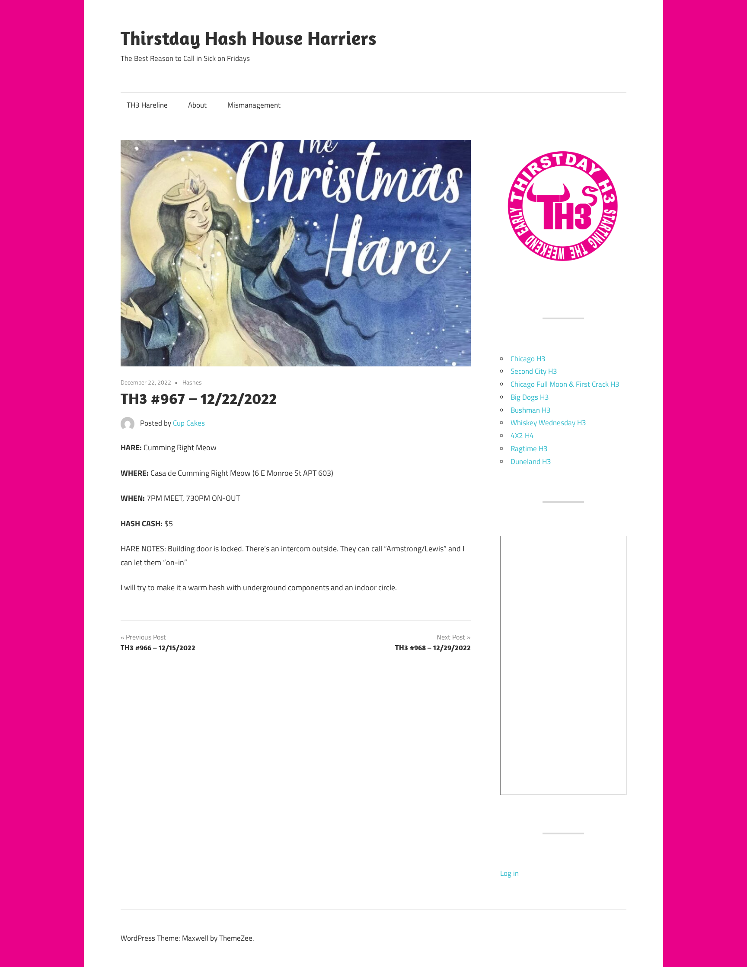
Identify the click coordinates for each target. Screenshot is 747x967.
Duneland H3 (531, 461)
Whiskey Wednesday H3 (548, 422)
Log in (509, 873)
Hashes (192, 382)
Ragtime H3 (529, 448)
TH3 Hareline (147, 105)
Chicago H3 (528, 358)
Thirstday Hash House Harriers (249, 38)
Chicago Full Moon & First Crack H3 (565, 384)
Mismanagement (254, 105)
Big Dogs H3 (530, 397)
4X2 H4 (522, 435)
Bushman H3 (531, 410)
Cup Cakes (189, 423)
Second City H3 (534, 371)
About (197, 105)
